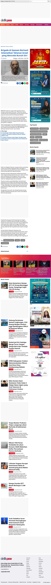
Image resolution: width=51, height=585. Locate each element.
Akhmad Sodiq (34, 128)
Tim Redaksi (4, 58)
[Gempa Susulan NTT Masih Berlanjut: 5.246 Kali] (4, 485)
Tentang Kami (4, 582)
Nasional (3, 24)
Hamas (17, 240)
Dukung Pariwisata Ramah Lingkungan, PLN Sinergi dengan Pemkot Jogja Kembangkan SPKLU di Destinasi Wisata (43, 160)
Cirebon (11, 369)
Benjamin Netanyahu (36, 134)
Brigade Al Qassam (8, 240)
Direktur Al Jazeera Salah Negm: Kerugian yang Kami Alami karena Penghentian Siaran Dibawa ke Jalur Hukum (14, 139)
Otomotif (40, 568)
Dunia (12, 24)
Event (27, 573)
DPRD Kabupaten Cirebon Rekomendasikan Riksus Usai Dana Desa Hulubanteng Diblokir (43, 176)
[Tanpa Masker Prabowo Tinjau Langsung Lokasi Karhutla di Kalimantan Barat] (4, 425)
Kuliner (40, 563)
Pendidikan (41, 571)
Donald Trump (43, 140)
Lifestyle (46, 24)
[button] (39, 24)
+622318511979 (5, 572)
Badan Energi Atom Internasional (39, 131)
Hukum (21, 24)
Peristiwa (11, 291)
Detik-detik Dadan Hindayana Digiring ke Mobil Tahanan (6, 270)
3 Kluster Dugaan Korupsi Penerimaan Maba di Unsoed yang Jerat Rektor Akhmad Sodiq (18, 466)
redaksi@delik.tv (5, 569)
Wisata (40, 566)
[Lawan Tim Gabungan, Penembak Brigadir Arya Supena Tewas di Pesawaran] (32, 264)
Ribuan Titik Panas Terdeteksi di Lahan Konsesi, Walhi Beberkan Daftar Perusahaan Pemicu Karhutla (18, 447)
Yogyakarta (11, 330)
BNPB (32, 137)
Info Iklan (29, 582)
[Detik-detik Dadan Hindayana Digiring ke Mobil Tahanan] (7, 264)
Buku (40, 558)
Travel (40, 564)
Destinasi (41, 559)
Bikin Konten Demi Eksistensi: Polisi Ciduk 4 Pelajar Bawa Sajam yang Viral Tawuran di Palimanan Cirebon (42, 184)
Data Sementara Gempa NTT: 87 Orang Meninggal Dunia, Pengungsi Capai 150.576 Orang (43, 151)
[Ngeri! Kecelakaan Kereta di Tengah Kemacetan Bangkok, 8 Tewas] (19, 264)
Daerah (7, 24)
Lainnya (40, 570)
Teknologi (41, 573)
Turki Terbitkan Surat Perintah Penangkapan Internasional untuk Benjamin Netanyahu (17, 522)
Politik (16, 24)
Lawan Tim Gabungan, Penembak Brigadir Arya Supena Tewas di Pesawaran (31, 270)
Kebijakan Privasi (36, 582)
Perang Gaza (5, 243)
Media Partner (22, 582)
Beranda (3, 46)
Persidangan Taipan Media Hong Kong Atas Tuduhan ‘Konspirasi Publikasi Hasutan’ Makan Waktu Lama (13, 134)
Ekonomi (27, 24)
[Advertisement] (25, 11)
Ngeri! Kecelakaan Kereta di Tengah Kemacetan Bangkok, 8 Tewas (19, 270)
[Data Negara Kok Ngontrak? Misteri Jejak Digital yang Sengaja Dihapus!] (44, 264)
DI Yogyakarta (34, 140)
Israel (22, 240)
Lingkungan (11, 453)
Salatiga (11, 350)
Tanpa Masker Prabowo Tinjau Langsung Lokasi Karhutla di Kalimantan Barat (17, 426)
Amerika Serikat (44, 128)
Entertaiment (39, 24)
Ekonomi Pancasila (35, 143)
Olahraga (32, 24)
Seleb (27, 571)
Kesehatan (41, 561)
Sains (40, 575)
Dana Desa (38, 137)
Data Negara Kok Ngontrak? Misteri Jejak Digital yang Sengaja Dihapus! (43, 270)
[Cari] (48, 1)
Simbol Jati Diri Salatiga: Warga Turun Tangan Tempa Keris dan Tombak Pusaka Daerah (42, 169)
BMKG (44, 134)
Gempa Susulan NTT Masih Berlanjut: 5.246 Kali (17, 485)
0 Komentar (5, 83)
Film (27, 575)
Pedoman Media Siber (13, 582)
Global (11, 46)
